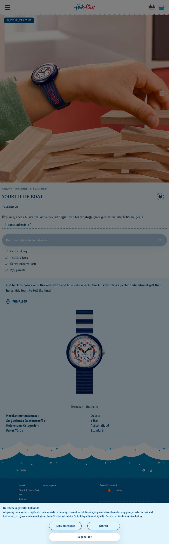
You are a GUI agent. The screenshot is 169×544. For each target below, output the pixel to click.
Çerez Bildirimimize (122, 516)
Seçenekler (84, 537)
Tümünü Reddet (65, 526)
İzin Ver (103, 526)
